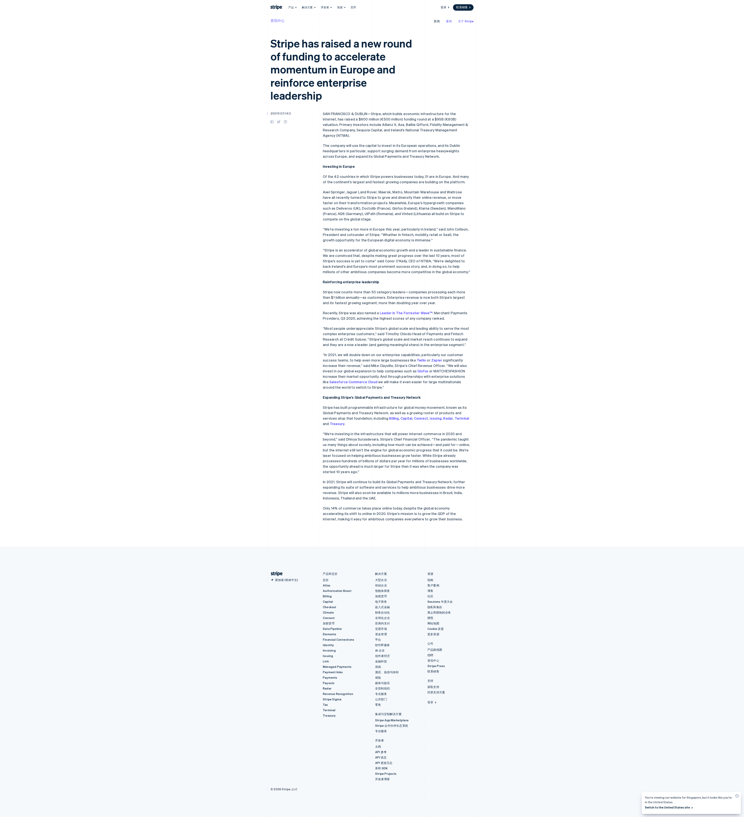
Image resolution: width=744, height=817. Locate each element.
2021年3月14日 (280, 113)
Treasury (337, 423)
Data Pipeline (332, 629)
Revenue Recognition (338, 694)
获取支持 (433, 687)
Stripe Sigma (332, 699)
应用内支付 (382, 623)
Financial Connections (338, 639)
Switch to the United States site (667, 807)
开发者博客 (382, 779)
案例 (449, 21)
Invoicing (329, 650)
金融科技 (381, 661)
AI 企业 (380, 650)
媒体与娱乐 (382, 683)
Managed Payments (337, 667)
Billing (394, 418)
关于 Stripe (466, 21)
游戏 (378, 667)
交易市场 (381, 629)
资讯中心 (277, 20)
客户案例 (433, 585)
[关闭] (736, 797)
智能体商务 (382, 591)
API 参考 (381, 752)
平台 (378, 639)
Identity (328, 645)
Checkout (329, 607)
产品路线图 (434, 650)
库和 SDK (381, 768)
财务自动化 (382, 612)
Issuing (436, 418)
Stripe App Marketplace (392, 720)
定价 (353, 7)
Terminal (462, 418)
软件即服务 (382, 645)
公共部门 (381, 699)
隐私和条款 (434, 607)
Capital (406, 418)
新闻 (437, 21)
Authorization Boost (337, 591)
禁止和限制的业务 (439, 612)
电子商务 (381, 601)
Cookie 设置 (435, 629)
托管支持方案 (436, 692)
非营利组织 (382, 688)
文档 (378, 746)
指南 (430, 580)
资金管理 (381, 634)
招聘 (430, 655)
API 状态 (381, 757)
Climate (328, 612)
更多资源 (433, 634)
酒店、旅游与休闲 (387, 672)
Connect (421, 418)
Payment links (333, 672)
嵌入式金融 (382, 607)
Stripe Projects (385, 774)
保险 (378, 677)
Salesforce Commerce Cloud (353, 382)
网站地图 (433, 623)
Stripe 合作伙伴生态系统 (391, 725)
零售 (378, 705)
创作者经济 (382, 656)
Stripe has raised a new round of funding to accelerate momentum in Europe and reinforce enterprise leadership (341, 69)
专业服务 (381, 694)
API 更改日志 (384, 763)
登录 (443, 7)
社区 (430, 596)
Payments (330, 677)
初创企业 (381, 585)
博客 (430, 591)
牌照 (430, 618)
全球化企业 (382, 618)
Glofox (422, 371)
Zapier (436, 360)
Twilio (421, 360)
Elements (329, 634)
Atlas (326, 585)
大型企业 (381, 580)
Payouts (328, 683)
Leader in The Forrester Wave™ (406, 313)
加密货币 (329, 623)
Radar (448, 418)
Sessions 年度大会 (440, 601)
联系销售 (462, 7)
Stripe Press (436, 666)
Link (326, 661)
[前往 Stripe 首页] (275, 573)
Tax (325, 705)
